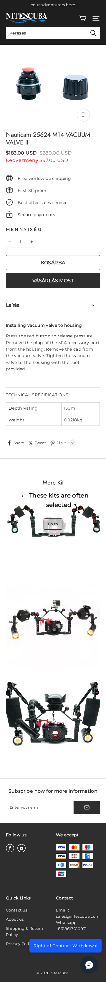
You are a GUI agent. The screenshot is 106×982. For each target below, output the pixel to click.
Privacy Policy (20, 943)
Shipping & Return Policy (24, 931)
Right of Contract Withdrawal (65, 945)
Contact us (16, 910)
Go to (53, 524)
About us (15, 919)
